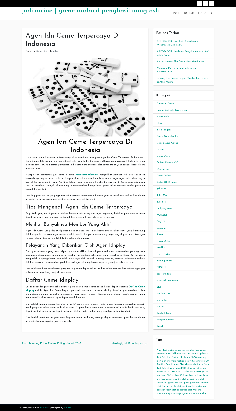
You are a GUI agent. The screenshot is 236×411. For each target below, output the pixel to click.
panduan (161, 228)
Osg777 (161, 221)
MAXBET (162, 215)
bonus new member (185, 350)
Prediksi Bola (164, 364)
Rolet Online (163, 254)
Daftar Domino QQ (168, 162)
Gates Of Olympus (167, 182)
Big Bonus (211, 3)
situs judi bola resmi (167, 280)
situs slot (192, 368)
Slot (159, 287)
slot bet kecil (191, 375)
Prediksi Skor (178, 364)
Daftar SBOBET (191, 354)
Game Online (164, 175)
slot (166, 372)
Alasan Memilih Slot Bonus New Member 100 (181, 61)
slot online (162, 300)
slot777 (181, 372)
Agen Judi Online (165, 350)
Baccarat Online (165, 103)
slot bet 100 (163, 293)
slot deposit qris (190, 379)
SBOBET (162, 267)
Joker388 (162, 195)
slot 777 (189, 372)
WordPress (44, 408)
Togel (160, 326)
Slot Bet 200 (177, 375)
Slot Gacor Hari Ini (166, 386)
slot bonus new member (169, 379)
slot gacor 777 (171, 383)
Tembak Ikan (164, 313)
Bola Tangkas (164, 130)
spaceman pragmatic (179, 393)
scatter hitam (164, 274)
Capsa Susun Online (167, 143)
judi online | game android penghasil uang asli (90, 11)
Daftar (205, 3)
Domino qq (163, 169)
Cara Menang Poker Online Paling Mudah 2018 (51, 343)
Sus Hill (67, 408)
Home (199, 3)
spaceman (162, 393)
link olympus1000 (188, 357)
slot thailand (194, 390)
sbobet (189, 364)
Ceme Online (163, 156)
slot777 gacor (201, 372)
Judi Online (172, 357)
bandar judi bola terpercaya (172, 110)
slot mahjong (184, 386)
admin (56, 51)
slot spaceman (179, 390)
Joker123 (161, 188)
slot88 (160, 306)
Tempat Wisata (165, 319)
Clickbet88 (176, 354)
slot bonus (204, 375)
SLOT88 (172, 372)
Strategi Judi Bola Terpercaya (129, 343)
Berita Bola (163, 116)
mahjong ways (164, 208)
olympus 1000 (201, 361)
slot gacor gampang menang (194, 383)
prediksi (161, 247)
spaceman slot (198, 393)
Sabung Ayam (164, 261)
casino (160, 149)
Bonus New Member (168, 136)
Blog (159, 123)
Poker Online (164, 241)
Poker (160, 234)
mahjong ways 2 (185, 361)
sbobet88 (198, 364)
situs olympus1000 (176, 368)
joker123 (204, 354)
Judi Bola (162, 202)
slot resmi (166, 390)
